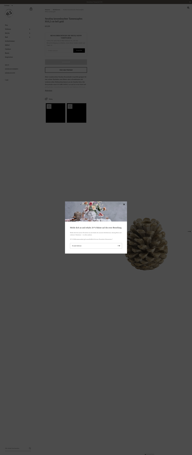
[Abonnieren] (119, 246)
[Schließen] (124, 204)
